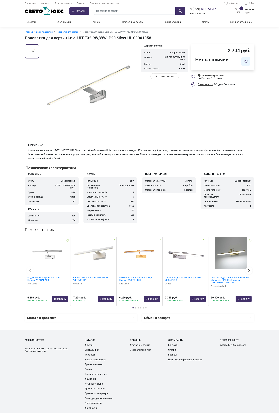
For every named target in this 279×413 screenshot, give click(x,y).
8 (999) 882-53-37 (229, 340)
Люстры (31, 22)
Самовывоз (205, 84)
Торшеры (96, 22)
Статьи (172, 350)
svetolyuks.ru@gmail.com (233, 345)
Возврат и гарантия (140, 350)
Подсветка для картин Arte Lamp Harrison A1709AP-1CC (43, 278)
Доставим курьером (211, 75)
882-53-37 (203, 9)
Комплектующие (94, 383)
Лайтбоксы (91, 408)
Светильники (64, 22)
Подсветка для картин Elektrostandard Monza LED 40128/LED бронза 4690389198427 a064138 (230, 280)
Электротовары (93, 403)
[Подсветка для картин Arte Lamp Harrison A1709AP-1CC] (47, 253)
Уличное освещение (241, 22)
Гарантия (81, 3)
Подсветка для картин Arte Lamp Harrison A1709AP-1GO (135, 278)
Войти (251, 3)
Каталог (80, 11)
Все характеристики (164, 76)
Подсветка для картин (67, 32)
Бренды (172, 354)
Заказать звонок (197, 13)
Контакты (45, 3)
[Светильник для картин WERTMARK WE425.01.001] (93, 253)
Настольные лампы (132, 22)
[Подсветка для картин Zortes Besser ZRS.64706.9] (185, 253)
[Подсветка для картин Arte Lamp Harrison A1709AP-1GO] (139, 253)
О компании (30, 3)
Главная (29, 32)
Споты (205, 22)
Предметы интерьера (96, 393)
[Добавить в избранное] (245, 61)
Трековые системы (95, 388)
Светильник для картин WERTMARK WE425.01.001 (90, 278)
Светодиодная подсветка (99, 398)
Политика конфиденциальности (104, 3)
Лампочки (90, 379)
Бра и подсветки (172, 22)
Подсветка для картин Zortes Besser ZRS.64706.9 (183, 278)
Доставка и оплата (63, 3)
